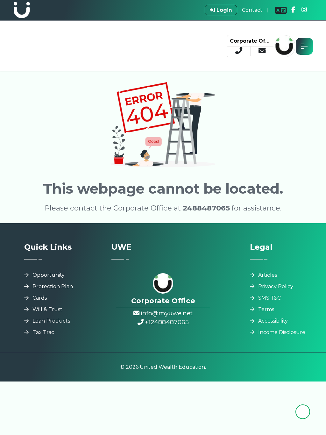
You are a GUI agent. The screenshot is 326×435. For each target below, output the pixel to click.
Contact (252, 10)
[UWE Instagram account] (304, 10)
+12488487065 (167, 322)
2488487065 (206, 207)
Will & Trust (47, 309)
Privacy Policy (275, 286)
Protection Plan (52, 286)
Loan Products (51, 321)
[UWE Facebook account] (293, 10)
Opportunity (48, 275)
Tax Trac (43, 332)
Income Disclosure (281, 332)
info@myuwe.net (167, 313)
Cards (39, 298)
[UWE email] (262, 51)
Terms (266, 309)
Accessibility (273, 321)
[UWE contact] (239, 51)
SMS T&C (269, 298)
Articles (267, 275)
